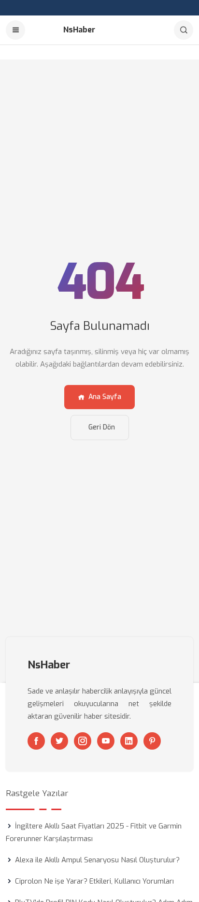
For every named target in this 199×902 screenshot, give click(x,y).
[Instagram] (82, 741)
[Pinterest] (152, 741)
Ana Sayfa (104, 396)
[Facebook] (36, 741)
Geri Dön (101, 427)
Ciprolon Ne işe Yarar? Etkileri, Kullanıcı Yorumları (94, 881)
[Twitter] (59, 741)
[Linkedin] (129, 741)
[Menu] (15, 30)
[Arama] (183, 30)
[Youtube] (105, 741)
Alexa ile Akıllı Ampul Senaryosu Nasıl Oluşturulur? (97, 860)
